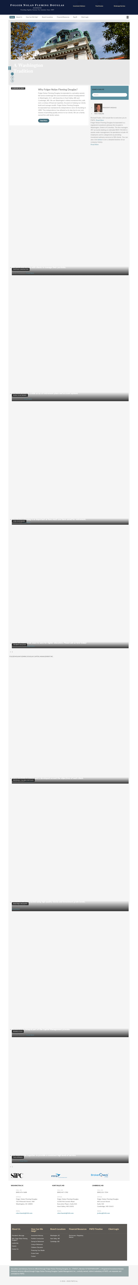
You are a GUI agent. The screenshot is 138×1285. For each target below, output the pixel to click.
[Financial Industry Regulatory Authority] (60, 1175)
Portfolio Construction (37, 1238)
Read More (43, 120)
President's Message (18, 1235)
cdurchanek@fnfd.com (24, 1213)
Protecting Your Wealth (38, 1250)
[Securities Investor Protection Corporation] (17, 1175)
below (100, 140)
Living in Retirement (37, 1244)
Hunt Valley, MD (55, 1238)
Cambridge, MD (54, 1241)
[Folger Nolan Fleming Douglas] (37, 7)
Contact (33, 1256)
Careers (14, 1246)
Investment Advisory (37, 1235)
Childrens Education (37, 1247)
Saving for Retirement (37, 1241)
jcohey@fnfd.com (103, 1213)
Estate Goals (35, 1253)
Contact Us (15, 1249)
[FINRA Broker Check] (100, 1175)
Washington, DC (55, 1235)
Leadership (15, 1243)
